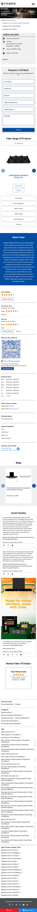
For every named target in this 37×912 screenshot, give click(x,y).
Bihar (12, 406)
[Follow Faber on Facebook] (9, 904)
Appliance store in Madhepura (11, 870)
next (34, 171)
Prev (3, 171)
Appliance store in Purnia (9, 881)
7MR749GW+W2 (6, 448)
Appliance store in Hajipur (9, 864)
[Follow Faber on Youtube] (24, 904)
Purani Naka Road (7, 704)
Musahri (18, 704)
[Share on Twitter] (8, 545)
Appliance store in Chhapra (10, 855)
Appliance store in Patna (9, 878)
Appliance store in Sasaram (10, 889)
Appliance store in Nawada (10, 875)
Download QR (7, 368)
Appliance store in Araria (9, 850)
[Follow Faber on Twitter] (13, 904)
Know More (18, 186)
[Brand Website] (27, 904)
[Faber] (8, 4)
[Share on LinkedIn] (8, 655)
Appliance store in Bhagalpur (10, 853)
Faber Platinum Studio (18, 672)
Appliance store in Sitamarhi (10, 892)
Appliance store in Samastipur (11, 886)
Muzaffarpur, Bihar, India (8, 450)
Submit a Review (7, 299)
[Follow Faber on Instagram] (16, 904)
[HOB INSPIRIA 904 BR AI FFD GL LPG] (18, 159)
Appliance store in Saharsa (9, 884)
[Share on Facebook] (4, 545)
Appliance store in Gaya (9, 861)
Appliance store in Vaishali (9, 895)
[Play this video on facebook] (18, 608)
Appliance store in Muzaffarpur (11, 872)
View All (18, 331)
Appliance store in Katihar (9, 867)
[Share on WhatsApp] (12, 545)
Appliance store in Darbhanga (10, 858)
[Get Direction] (18, 450)
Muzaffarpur (15, 408)
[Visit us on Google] (20, 904)
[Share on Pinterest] (12, 655)
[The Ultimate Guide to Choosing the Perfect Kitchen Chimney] (18, 477)
